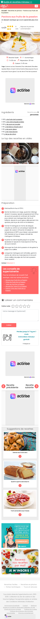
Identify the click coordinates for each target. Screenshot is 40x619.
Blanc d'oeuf (11, 69)
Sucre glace (12, 71)
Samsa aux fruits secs (20, 452)
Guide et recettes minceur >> (17, 1)
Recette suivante (29, 386)
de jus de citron (10, 134)
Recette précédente (12, 386)
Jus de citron (21, 71)
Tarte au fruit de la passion (15, 284)
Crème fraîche (20, 69)
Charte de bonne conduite (12, 609)
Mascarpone (29, 69)
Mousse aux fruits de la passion (16, 280)
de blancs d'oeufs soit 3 (14, 127)
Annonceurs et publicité (11, 605)
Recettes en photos (15, 11)
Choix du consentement (25, 613)
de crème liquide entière (15, 122)
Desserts (18, 66)
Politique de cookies (30, 609)
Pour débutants (26, 66)
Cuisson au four (10, 66)
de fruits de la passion (14, 119)
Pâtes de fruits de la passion (15, 282)
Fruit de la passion (31, 71)
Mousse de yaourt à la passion (16, 286)
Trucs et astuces (30, 587)
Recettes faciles (10, 584)
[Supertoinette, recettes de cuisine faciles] (4, 6)
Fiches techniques (13, 587)
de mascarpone (11, 132)
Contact (25, 605)
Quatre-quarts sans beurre (20, 481)
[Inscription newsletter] (20, 561)
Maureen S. (11, 263)
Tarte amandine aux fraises (20, 511)
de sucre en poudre (13, 124)
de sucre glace (11, 129)
